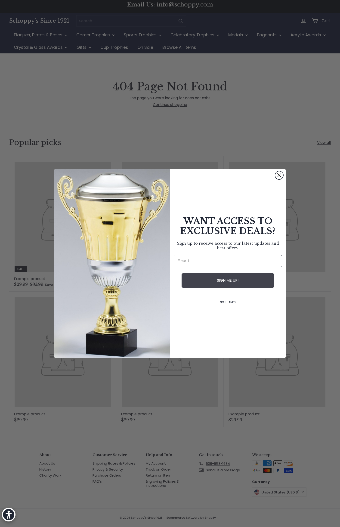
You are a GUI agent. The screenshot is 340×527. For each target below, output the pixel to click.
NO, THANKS (228, 302)
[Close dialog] (279, 175)
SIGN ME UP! (228, 280)
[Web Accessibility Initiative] (8, 514)
